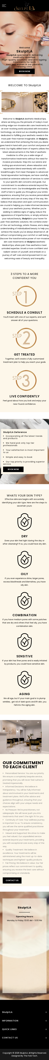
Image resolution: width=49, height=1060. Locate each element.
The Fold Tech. (31, 1055)
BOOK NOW (24, 71)
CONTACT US (12, 880)
